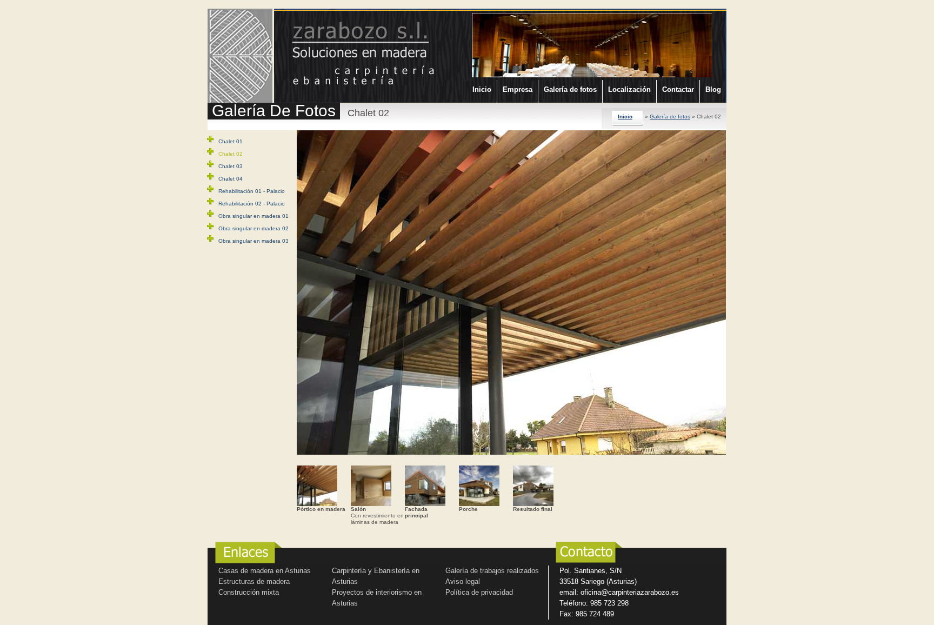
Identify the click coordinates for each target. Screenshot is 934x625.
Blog (713, 89)
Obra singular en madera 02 (253, 228)
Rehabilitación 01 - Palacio (251, 191)
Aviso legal (462, 581)
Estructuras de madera (254, 581)
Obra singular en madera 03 (253, 241)
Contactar (678, 89)
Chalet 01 (230, 141)
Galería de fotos (570, 89)
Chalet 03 (230, 166)
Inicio (481, 89)
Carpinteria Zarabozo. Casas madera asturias (345, 50)
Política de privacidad (479, 592)
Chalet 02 (230, 154)
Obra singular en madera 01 (253, 216)
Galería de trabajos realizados (492, 571)
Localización (629, 89)
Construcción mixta (248, 592)
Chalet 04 (230, 179)
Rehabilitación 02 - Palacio (251, 204)
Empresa (517, 89)
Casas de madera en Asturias (264, 571)
